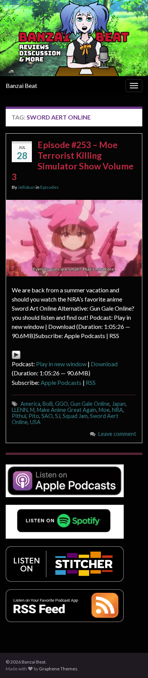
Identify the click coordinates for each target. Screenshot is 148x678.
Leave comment (117, 434)
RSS (91, 382)
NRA (117, 410)
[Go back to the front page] (74, 38)
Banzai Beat (21, 85)
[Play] (16, 353)
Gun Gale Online (90, 403)
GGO (61, 403)
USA (35, 422)
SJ (57, 416)
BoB (48, 403)
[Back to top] (130, 660)
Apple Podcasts (61, 382)
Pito (33, 416)
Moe (104, 410)
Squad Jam (75, 416)
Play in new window (61, 363)
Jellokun (26, 187)
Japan (119, 403)
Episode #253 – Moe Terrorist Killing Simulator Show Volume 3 (73, 160)
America (30, 403)
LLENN (20, 410)
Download (104, 363)
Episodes (49, 187)
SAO (47, 416)
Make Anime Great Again (66, 410)
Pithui (19, 416)
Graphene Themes (58, 669)
